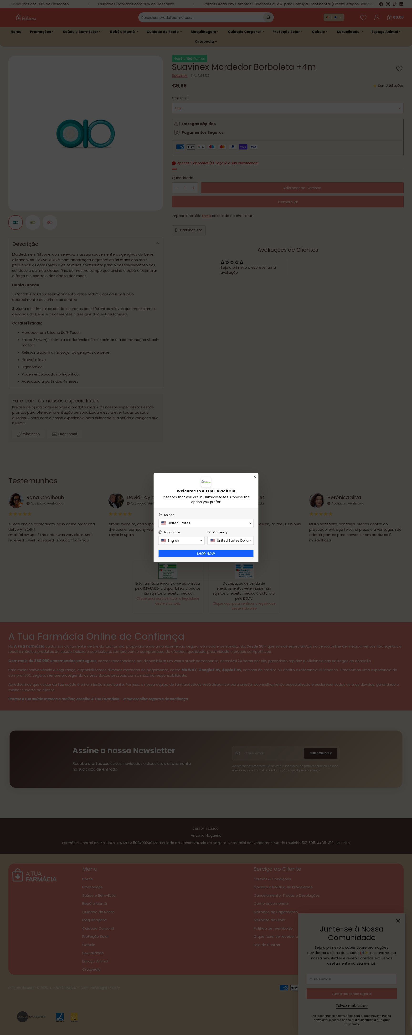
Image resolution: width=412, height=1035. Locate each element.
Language (172, 532)
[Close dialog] (255, 476)
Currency (220, 532)
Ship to (169, 515)
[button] (206, 523)
